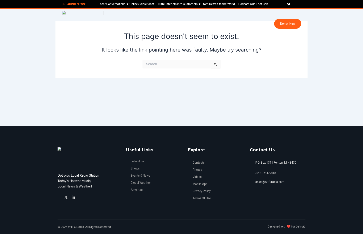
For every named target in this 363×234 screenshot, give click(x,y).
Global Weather (172, 24)
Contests (235, 24)
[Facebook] (60, 197)
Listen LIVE (116, 24)
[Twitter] (66, 197)
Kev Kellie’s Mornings (206, 24)
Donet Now (287, 24)
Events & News (143, 24)
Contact (255, 24)
